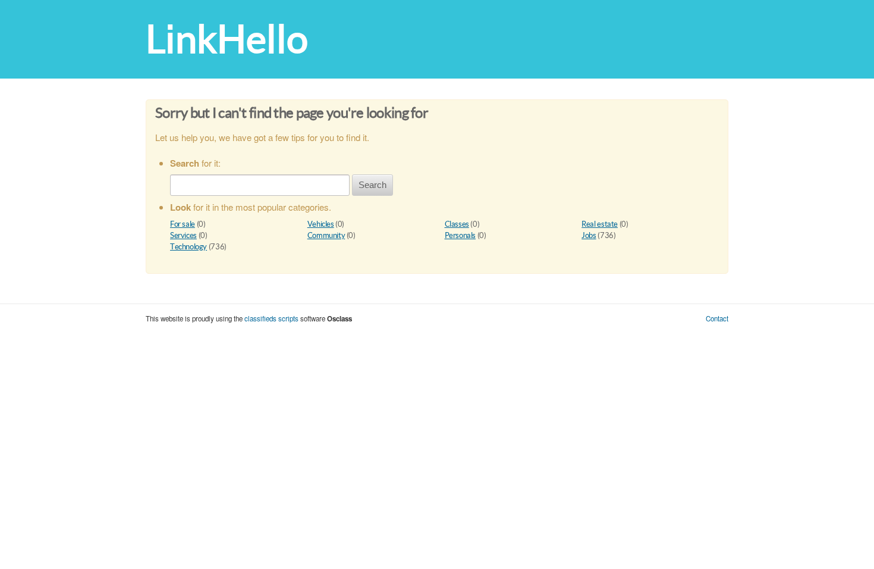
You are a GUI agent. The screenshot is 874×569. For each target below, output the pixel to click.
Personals (460, 235)
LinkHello (227, 39)
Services (183, 235)
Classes (457, 224)
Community (326, 235)
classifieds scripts (271, 318)
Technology (188, 246)
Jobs (588, 235)
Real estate (599, 224)
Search (372, 185)
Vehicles (320, 224)
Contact (717, 318)
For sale (182, 224)
